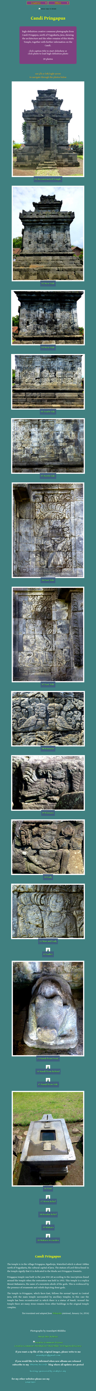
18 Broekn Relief (48, 1214)
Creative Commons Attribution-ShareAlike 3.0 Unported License (48, 1346)
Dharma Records (38, 1364)
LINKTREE (30, 1382)
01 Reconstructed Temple (48, 179)
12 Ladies (48, 954)
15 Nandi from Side (48, 1084)
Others (57, 3)
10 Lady (48, 877)
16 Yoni (48, 1188)
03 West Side (48, 347)
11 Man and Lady (48, 941)
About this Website (48, 1336)
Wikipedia (57, 1313)
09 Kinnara (48, 813)
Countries (36, 3)
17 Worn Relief (48, 1201)
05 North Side (48, 476)
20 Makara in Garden (48, 1240)
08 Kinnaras (48, 748)
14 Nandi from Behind (48, 1071)
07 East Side (48, 684)
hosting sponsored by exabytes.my (48, 1371)
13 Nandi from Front (48, 1058)
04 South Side (48, 411)
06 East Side (48, 580)
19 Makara (48, 1227)
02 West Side (48, 283)
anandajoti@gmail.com (48, 1355)
